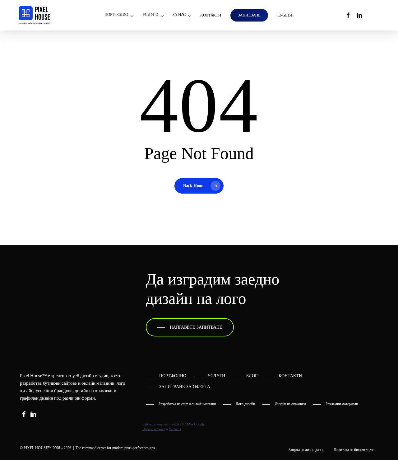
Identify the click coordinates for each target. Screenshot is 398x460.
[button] (189, 327)
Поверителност (153, 429)
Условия (175, 429)
